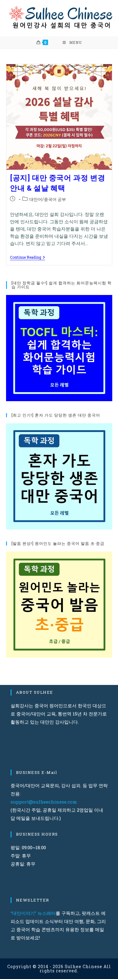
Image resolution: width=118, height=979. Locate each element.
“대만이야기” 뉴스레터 (33, 913)
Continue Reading (27, 257)
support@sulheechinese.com (44, 802)
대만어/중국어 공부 (47, 199)
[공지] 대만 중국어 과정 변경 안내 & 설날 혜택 (57, 183)
